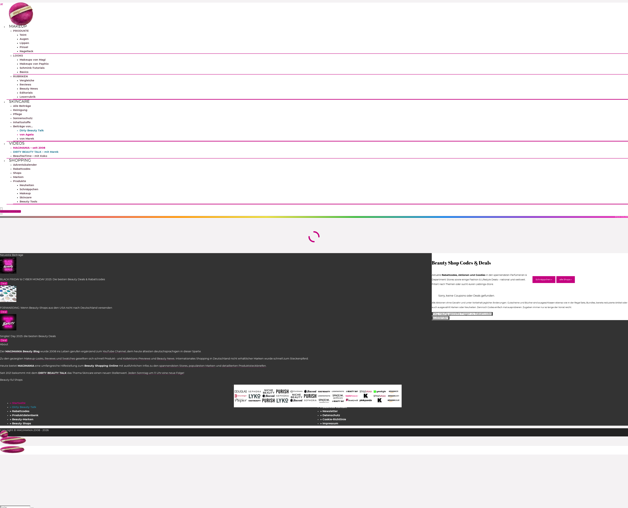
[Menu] (1, 209)
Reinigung (20, 110)
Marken (18, 177)
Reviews (25, 84)
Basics (24, 72)
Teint (23, 35)
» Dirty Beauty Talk (23, 407)
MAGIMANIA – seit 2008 (29, 148)
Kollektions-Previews (136, 358)
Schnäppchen (29, 189)
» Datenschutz (330, 415)
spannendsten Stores (173, 366)
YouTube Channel (114, 351)
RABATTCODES (11, 211)
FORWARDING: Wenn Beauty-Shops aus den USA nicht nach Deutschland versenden (56, 308)
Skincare (19, 102)
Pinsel (24, 47)
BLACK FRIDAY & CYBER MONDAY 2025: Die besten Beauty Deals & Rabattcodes (52, 279)
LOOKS (18, 55)
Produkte (19, 181)
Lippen (24, 43)
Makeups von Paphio (34, 64)
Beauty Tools (28, 201)
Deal (4, 283)
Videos (17, 143)
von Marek (27, 138)
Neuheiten (27, 185)
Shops (17, 173)
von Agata (27, 134)
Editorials (26, 93)
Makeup (18, 26)
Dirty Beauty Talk (32, 130)
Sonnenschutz (23, 118)
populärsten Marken (202, 366)
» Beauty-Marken (21, 419)
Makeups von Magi (33, 59)
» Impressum (329, 423)
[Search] (1, 213)
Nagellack (26, 51)
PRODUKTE (21, 31)
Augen (24, 39)
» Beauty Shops (20, 423)
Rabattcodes (21, 169)
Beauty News (29, 88)
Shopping (20, 160)
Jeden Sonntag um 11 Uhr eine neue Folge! (156, 373)
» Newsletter (329, 411)
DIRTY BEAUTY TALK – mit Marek (36, 152)
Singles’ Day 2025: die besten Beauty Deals (28, 336)
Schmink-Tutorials (32, 68)
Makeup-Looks (34, 358)
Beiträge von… (23, 126)
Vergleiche (27, 80)
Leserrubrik (28, 97)
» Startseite (18, 403)
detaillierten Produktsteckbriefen (244, 366)
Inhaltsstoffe (22, 122)
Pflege (17, 114)
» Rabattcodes (19, 411)
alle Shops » (565, 280)
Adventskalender (25, 165)
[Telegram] (1, 4)
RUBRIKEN (20, 76)
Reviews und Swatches (60, 358)
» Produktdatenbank (24, 415)
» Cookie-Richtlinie (333, 419)
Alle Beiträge (22, 106)
